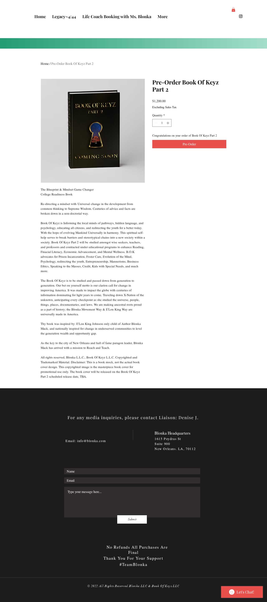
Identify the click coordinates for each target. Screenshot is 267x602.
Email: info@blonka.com (85, 441)
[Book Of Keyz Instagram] (240, 16)
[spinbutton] (162, 123)
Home (45, 63)
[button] (233, 9)
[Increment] (168, 123)
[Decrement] (155, 123)
